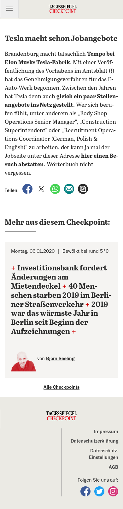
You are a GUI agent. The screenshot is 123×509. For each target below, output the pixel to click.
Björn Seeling (60, 358)
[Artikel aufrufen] (83, 188)
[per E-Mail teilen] (69, 188)
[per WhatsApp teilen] (56, 188)
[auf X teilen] (42, 188)
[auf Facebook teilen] (28, 188)
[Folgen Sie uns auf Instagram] (113, 491)
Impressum (106, 431)
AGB (113, 467)
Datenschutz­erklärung (94, 441)
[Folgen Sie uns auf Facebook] (86, 491)
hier (86, 156)
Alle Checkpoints (61, 387)
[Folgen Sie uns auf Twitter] (100, 491)
